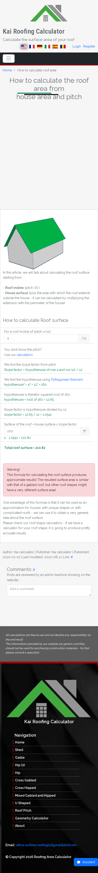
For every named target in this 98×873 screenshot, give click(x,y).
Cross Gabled (25, 780)
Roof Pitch (23, 810)
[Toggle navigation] (9, 58)
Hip (17, 773)
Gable (20, 757)
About (20, 826)
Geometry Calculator (31, 818)
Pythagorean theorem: (67, 379)
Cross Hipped (25, 788)
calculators (25, 355)
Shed (19, 750)
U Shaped (22, 803)
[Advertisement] (49, 156)
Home (7, 70)
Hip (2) (20, 765)
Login (76, 46)
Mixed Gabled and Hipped (35, 795)
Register (89, 46)
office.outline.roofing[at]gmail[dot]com (46, 845)
